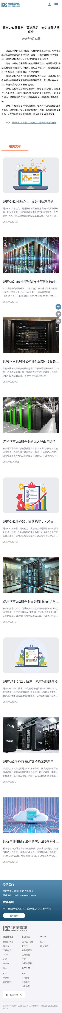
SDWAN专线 (27, 942)
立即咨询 (14, 915)
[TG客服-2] (58, 314)
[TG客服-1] (58, 307)
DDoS (6, 954)
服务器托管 (27, 950)
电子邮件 (44, 946)
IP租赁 (25, 946)
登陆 (49, 4)
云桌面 (6, 963)
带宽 (24, 959)
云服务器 (7, 950)
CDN (5, 959)
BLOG (25, 973)
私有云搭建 (27, 963)
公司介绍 (26, 978)
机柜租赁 (26, 954)
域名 (42, 942)
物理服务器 (8, 942)
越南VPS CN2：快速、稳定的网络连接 (30, 681)
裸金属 (6, 946)
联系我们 (26, 982)
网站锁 (6, 978)
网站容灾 (7, 982)
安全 (5, 968)
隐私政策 (26, 986)
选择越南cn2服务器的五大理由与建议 (29, 441)
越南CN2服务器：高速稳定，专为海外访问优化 (34, 122)
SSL (5, 973)
